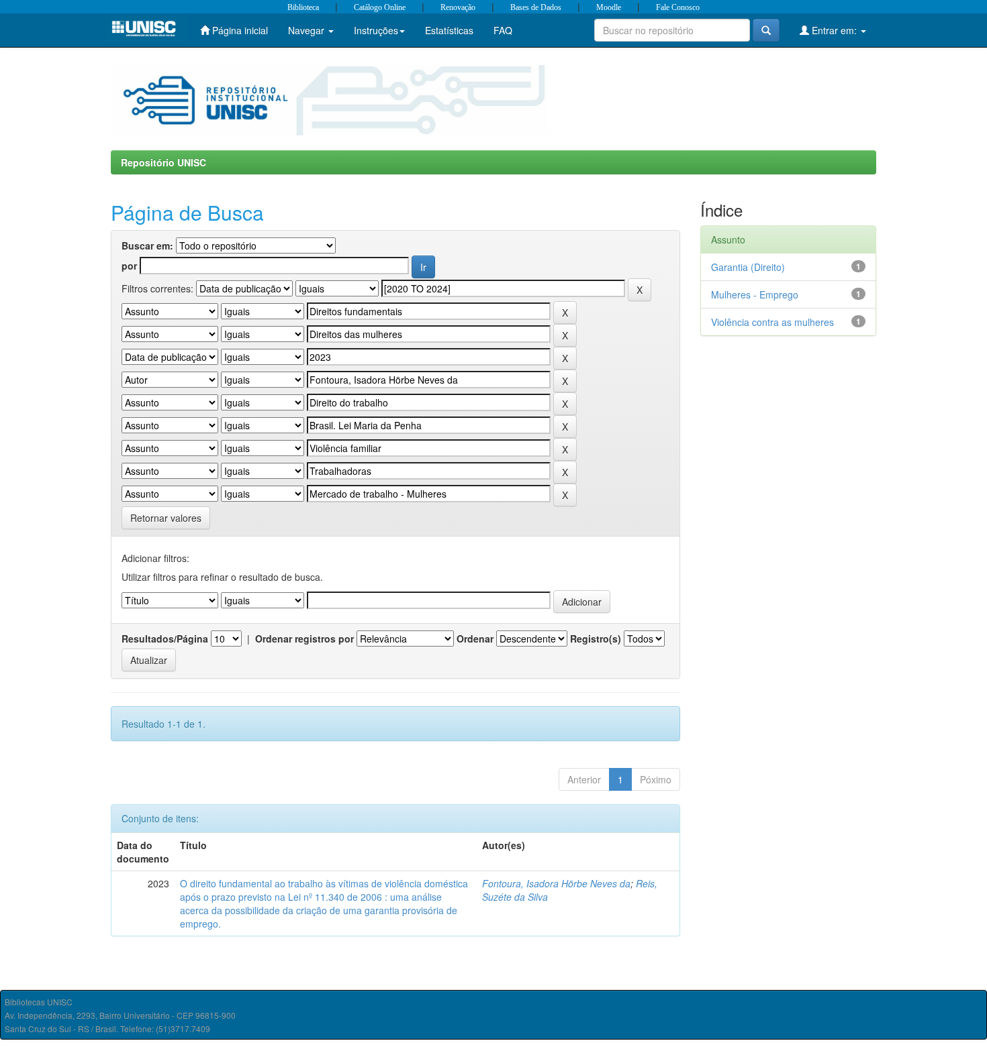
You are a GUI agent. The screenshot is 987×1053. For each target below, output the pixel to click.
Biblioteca (303, 7)
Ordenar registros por (304, 638)
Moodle (608, 7)
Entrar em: (834, 30)
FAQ (502, 30)
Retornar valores (165, 517)
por (129, 265)
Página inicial (238, 30)
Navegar (307, 30)
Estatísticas (449, 30)
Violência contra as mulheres (772, 322)
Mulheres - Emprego (754, 294)
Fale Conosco (678, 7)
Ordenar (475, 638)
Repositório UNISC (163, 162)
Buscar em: (147, 245)
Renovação (457, 7)
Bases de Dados (535, 7)
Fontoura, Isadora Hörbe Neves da (556, 883)
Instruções (376, 30)
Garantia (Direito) (748, 267)
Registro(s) (595, 638)
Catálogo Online (380, 7)
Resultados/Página (165, 638)
